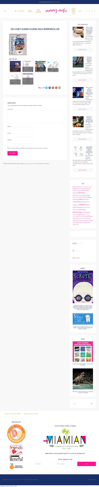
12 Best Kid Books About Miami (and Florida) (83, 364)
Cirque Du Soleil (76, 190)
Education (76, 195)
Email (9, 133)
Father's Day (76, 197)
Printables (87, 212)
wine (77, 224)
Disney (81, 193)
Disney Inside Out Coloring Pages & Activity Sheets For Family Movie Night (89, 91)
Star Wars (75, 218)
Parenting (77, 212)
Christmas (87, 188)
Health (88, 201)
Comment (10, 109)
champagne (82, 188)
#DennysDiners (77, 186)
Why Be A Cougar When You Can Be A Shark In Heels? (89, 59)
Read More (82, 49)
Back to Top (93, 479)
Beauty (74, 188)
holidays (75, 205)
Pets (82, 212)
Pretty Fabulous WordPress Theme (28, 479)
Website (9, 139)
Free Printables (78, 199)
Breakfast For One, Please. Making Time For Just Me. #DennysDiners (89, 120)
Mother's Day (76, 209)
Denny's (75, 193)
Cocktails (83, 190)
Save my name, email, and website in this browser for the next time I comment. (27, 148)
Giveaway (76, 202)
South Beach (89, 216)
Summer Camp (81, 218)
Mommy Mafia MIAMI (86, 207)
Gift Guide (86, 199)
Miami (82, 204)
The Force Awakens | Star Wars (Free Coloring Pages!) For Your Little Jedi (89, 150)
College (87, 190)
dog (85, 193)
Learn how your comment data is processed (37, 163)
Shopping (79, 214)
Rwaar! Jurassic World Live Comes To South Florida (83, 392)
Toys (89, 222)
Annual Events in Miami (86, 186)
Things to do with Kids (83, 220)
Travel (74, 224)
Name (9, 126)
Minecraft (79, 207)
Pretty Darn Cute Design (13, 479)
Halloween (83, 202)
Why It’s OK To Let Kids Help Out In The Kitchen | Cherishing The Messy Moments (89, 30)
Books (78, 188)
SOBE (84, 214)
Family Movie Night (84, 195)
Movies (83, 209)
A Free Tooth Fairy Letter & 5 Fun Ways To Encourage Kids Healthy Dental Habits (83, 328)
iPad (78, 205)
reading (74, 214)
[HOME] (56, 11)
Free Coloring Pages (85, 197)
